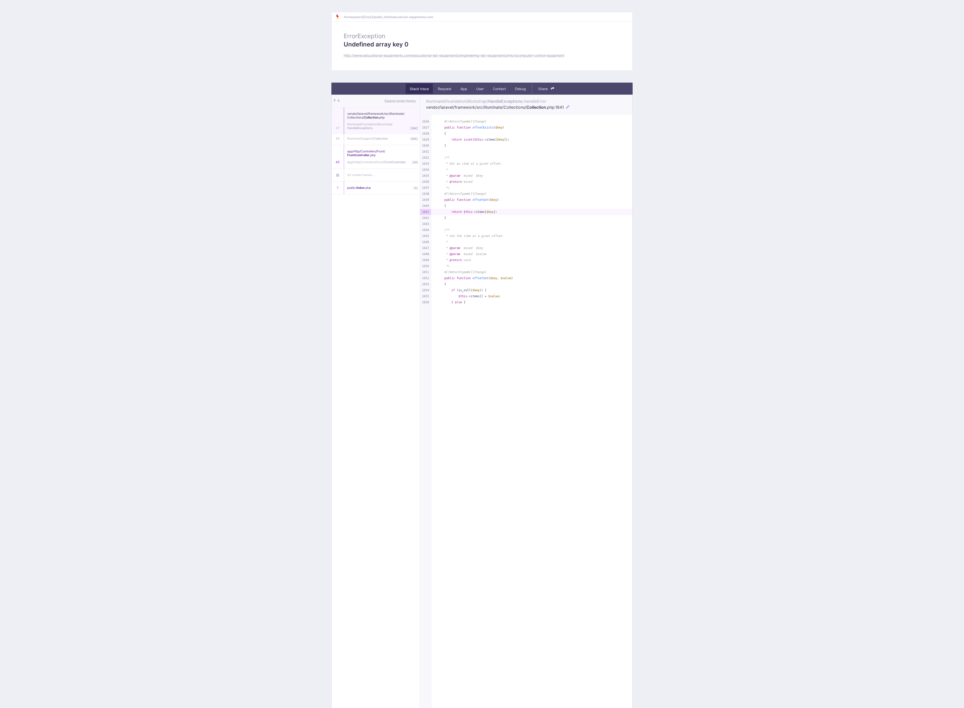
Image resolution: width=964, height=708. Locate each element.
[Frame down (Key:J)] (338, 101)
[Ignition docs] (340, 16)
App (463, 89)
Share (543, 89)
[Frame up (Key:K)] (334, 101)
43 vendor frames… (361, 175)
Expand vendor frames (400, 101)
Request (444, 89)
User (480, 89)
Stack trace (419, 89)
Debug (520, 89)
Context (499, 89)
